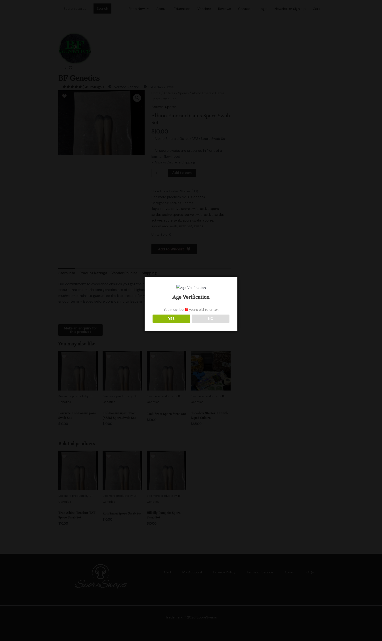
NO (210, 318)
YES (171, 318)
